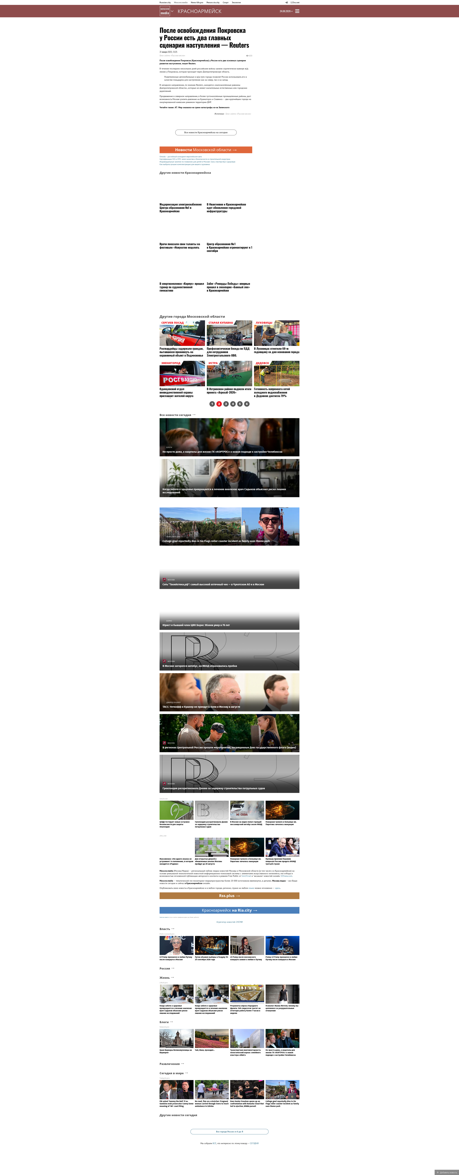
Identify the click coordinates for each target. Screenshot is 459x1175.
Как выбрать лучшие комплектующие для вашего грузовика (185, 164)
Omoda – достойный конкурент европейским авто (181, 156)
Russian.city (165, 2)
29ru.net (163, 836)
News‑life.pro (197, 2)
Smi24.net (164, 799)
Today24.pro (164, 1078)
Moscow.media (181, 2)
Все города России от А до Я (229, 1131)
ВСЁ (214, 1143)
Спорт (226, 2)
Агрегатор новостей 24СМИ (229, 922)
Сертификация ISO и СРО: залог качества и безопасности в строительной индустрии (195, 159)
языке (251, 888)
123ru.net (294, 2)
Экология (236, 2)
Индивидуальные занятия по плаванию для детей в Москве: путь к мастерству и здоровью (197, 161)
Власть (165, 929)
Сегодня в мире (172, 1073)
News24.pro (164, 1027)
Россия (165, 968)
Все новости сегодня (175, 415)
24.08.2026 (285, 11)
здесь (277, 888)
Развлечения (170, 1064)
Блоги (164, 1022)
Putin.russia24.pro (167, 934)
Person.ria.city (213, 2)
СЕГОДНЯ (254, 1143)
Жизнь (165, 977)
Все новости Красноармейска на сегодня (205, 132)
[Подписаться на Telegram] (286, 2)
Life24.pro (164, 982)
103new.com (286, 876)
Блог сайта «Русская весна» (172, 55)
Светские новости (164, 917)
